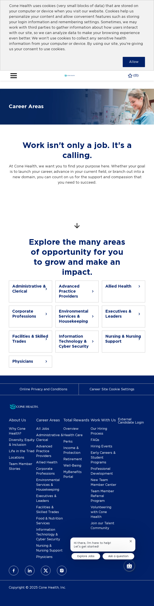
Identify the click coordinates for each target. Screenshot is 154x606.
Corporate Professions (45, 471)
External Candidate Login (131, 421)
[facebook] (13, 570)
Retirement (72, 459)
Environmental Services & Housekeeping (48, 484)
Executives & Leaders (46, 498)
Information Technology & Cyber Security (48, 534)
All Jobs (42, 428)
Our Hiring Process (99, 431)
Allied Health (46, 462)
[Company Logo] (69, 75)
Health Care (73, 435)
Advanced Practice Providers (44, 451)
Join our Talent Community (102, 526)
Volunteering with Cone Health (101, 512)
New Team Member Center (103, 482)
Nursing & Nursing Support (49, 548)
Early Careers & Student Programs (103, 457)
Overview (71, 428)
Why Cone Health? (17, 431)
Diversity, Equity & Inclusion (21, 442)
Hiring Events (101, 446)
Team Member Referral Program (102, 496)
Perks (68, 441)
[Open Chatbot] (129, 566)
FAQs (95, 440)
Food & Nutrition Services (49, 521)
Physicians (44, 557)
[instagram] (62, 570)
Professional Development (102, 471)
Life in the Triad (21, 451)
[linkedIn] (29, 570)
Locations (16, 457)
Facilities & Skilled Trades (47, 510)
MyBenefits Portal (72, 474)
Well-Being (72, 465)
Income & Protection (71, 450)
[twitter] (46, 570)
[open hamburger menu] (13, 76)
